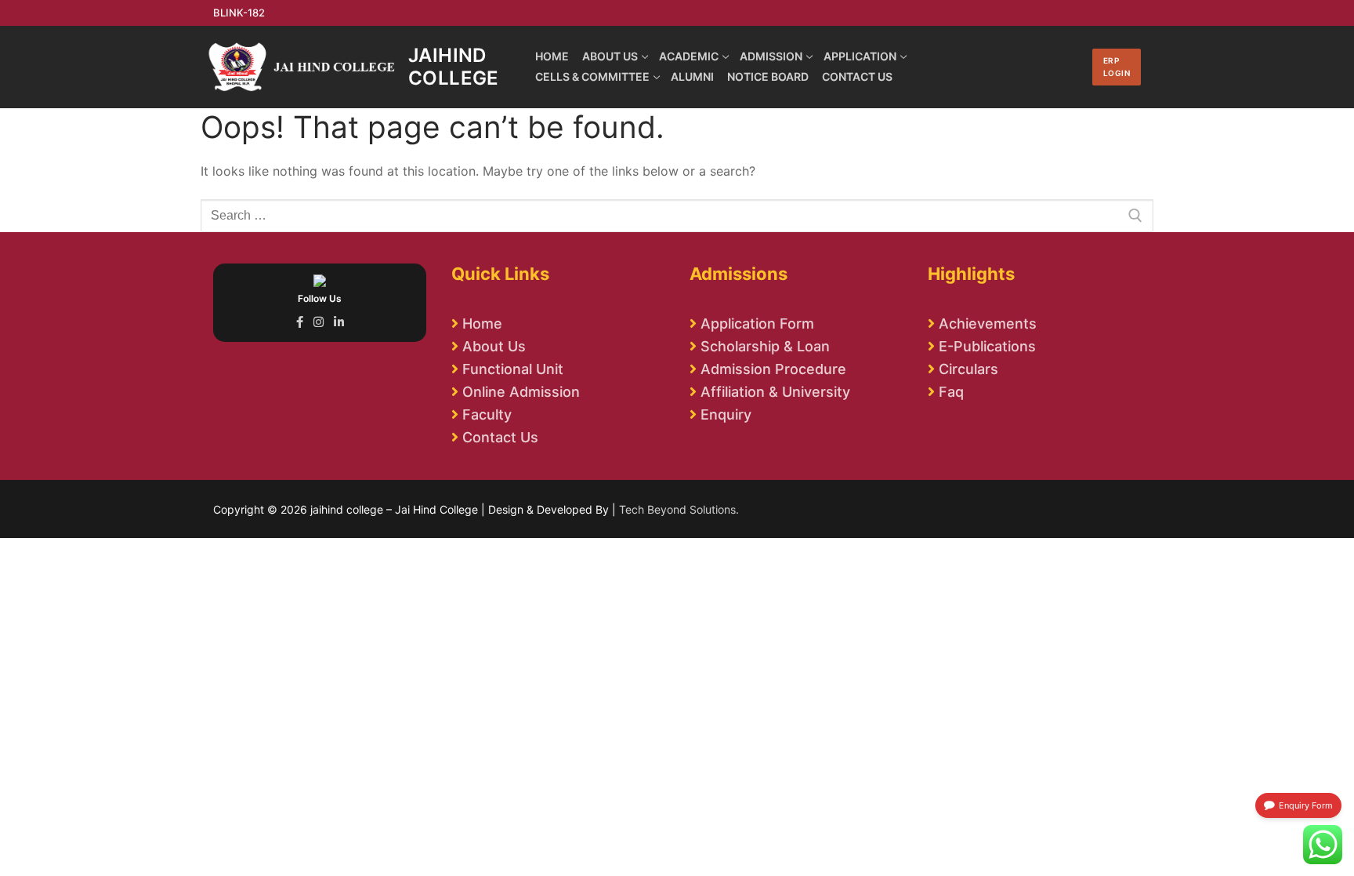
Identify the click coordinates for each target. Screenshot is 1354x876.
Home (482, 323)
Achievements (988, 323)
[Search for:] (677, 215)
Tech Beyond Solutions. (679, 509)
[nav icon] (1069, 67)
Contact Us (500, 437)
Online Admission (521, 391)
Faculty (487, 414)
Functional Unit (512, 369)
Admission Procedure (773, 369)
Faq (951, 391)
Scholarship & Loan (765, 346)
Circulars (968, 369)
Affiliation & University (775, 391)
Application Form (757, 323)
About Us (494, 346)
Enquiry (726, 414)
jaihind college (453, 66)
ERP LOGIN (1117, 67)
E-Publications (987, 346)
